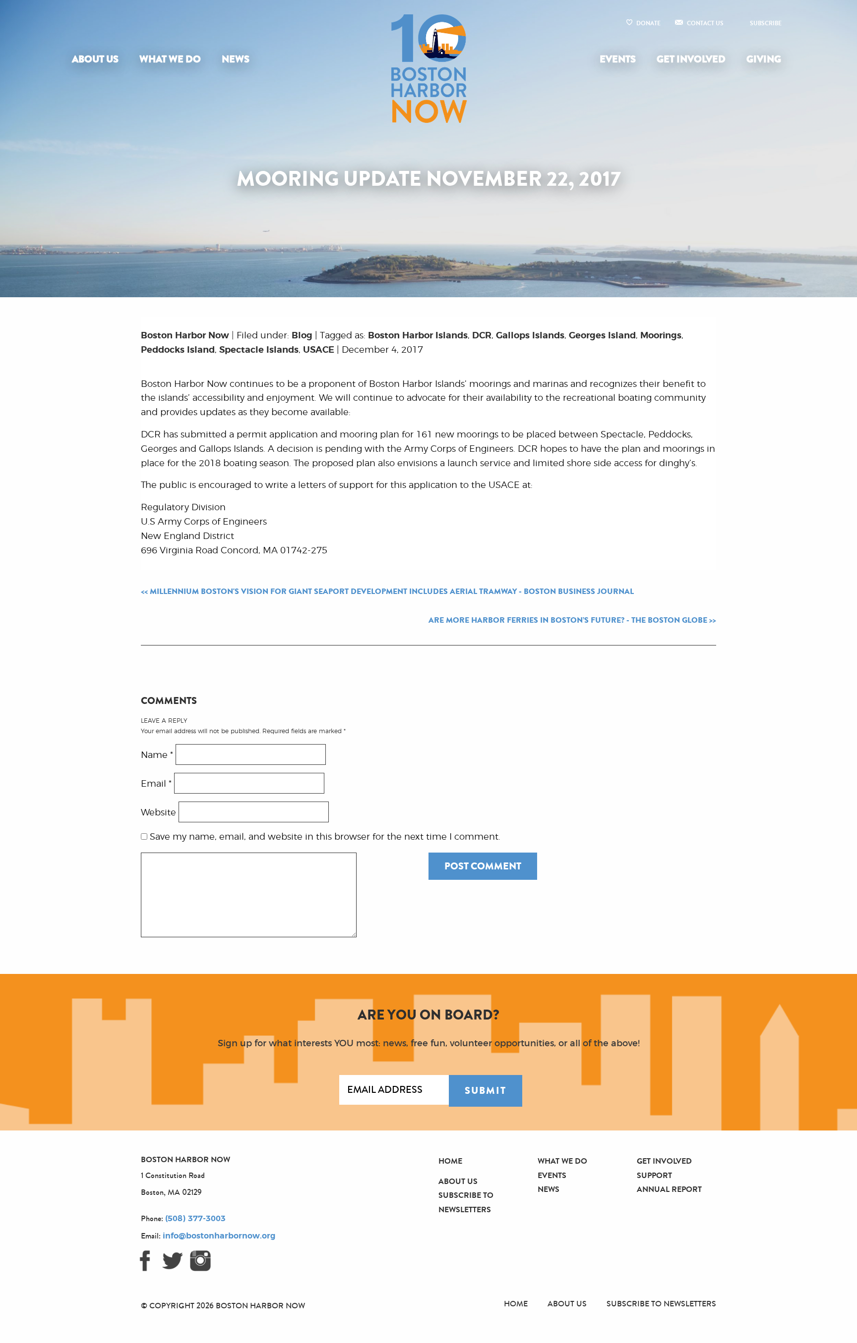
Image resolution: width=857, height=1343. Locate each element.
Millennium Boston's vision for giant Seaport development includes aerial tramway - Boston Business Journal (392, 591)
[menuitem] (97, 59)
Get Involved (691, 59)
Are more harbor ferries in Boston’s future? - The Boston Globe (567, 620)
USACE (318, 350)
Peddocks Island (178, 350)
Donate (648, 23)
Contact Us (705, 23)
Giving (763, 59)
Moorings (660, 335)
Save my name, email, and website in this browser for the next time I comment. (325, 837)
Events (618, 59)
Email (156, 783)
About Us (95, 59)
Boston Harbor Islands (418, 335)
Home (450, 1161)
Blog (302, 335)
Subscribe (766, 23)
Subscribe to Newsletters (661, 1303)
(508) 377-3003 (195, 1219)
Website (158, 812)
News (235, 59)
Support (654, 1175)
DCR (481, 335)
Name (157, 755)
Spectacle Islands (259, 350)
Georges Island (602, 335)
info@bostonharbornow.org (219, 1236)
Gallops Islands (530, 335)
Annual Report (669, 1189)
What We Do (170, 59)
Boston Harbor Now (185, 335)
